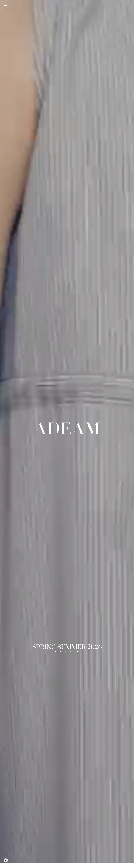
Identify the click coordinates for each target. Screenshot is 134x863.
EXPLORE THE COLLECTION (67, 652)
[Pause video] (6, 860)
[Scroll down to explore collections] (67, 858)
